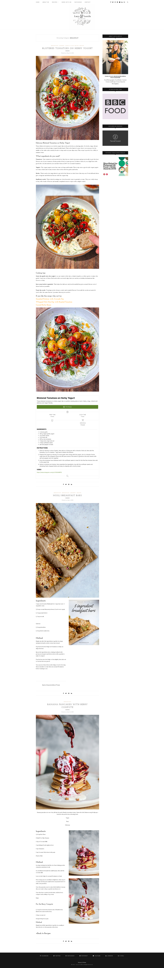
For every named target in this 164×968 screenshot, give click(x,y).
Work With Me (66, 2)
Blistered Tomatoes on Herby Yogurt (67, 48)
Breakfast (55, 45)
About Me (45, 2)
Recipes (54, 2)
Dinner (61, 45)
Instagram (78, 2)
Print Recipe (68, 407)
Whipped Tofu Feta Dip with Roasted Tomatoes (54, 302)
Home (37, 2)
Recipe (82, 45)
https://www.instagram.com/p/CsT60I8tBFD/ (49, 472)
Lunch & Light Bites (72, 45)
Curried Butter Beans (43, 305)
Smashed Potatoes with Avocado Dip (50, 299)
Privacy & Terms (82, 962)
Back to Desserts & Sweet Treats (51, 685)
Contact (87, 2)
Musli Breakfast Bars (67, 496)
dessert (73, 492)
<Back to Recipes (43, 933)
